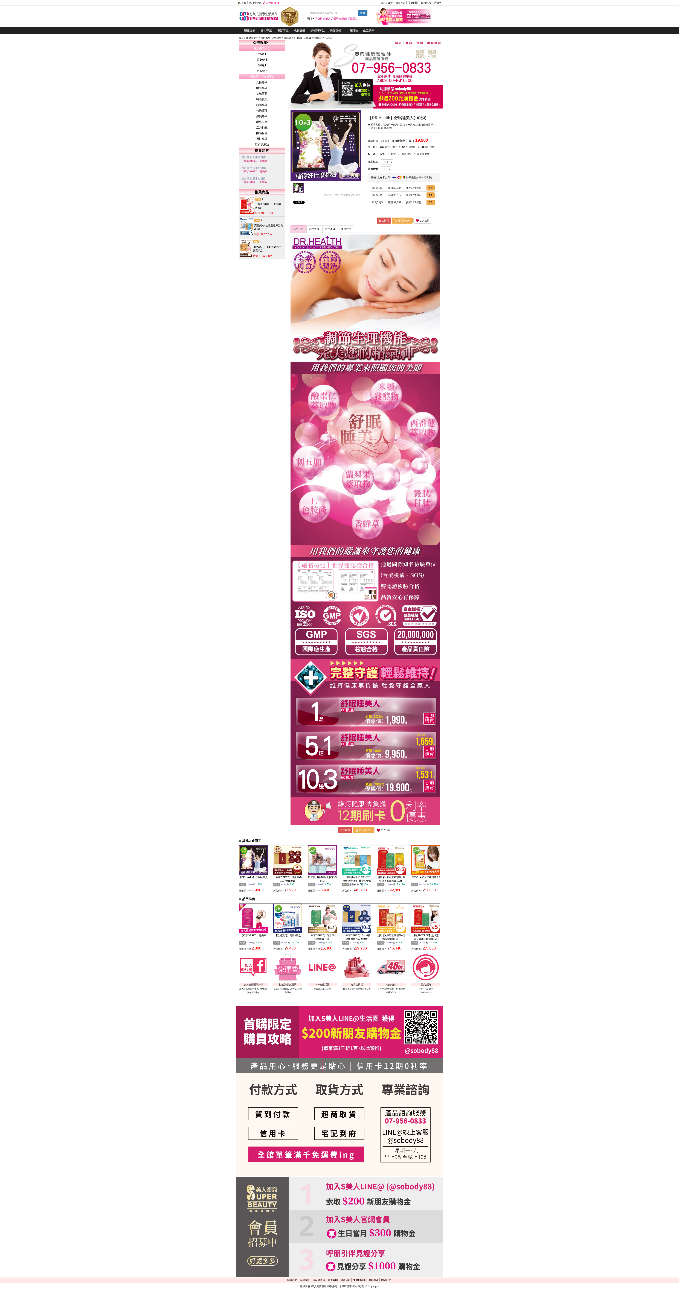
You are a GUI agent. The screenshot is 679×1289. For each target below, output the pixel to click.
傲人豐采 (266, 30)
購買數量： (374, 168)
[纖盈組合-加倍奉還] (418, 15)
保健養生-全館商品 (271, 37)
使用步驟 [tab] (330, 229)
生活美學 (369, 30)
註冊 (390, 2)
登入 (383, 2)
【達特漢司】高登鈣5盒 (288, 935)
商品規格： (374, 161)
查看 (430, 188)
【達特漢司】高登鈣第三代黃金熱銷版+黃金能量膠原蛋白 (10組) (357, 881)
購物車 (437, 2)
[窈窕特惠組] (390, 15)
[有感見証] (290, 15)
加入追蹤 (424, 220)
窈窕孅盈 (249, 30)
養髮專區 (283, 30)
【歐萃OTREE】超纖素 (254, 160)
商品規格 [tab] (314, 229)
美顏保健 (335, 30)
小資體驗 (352, 30)
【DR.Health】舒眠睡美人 (253, 877)
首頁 (243, 2)
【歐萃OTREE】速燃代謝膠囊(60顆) (261, 171)
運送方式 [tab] (346, 229)
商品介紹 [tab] (298, 229)
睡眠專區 (289, 37)
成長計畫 (299, 30)
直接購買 (384, 220)
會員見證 (400, 2)
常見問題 (413, 2)
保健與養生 (318, 30)
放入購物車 (403, 220)
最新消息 (426, 2)
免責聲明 (333, 1280)
